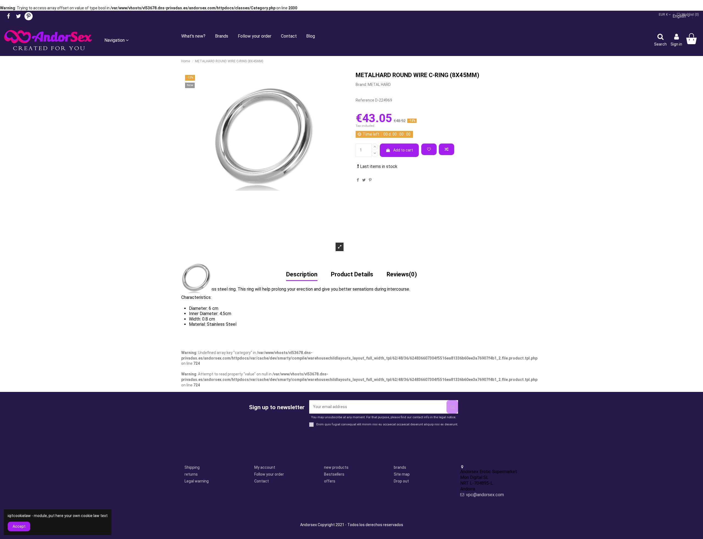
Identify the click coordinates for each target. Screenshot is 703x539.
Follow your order (269, 474)
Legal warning (197, 481)
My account (264, 467)
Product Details (352, 275)
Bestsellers (334, 474)
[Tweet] (364, 180)
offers (329, 481)
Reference (365, 100)
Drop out (401, 481)
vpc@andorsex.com (485, 494)
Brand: (361, 84)
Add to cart (403, 150)
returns (191, 474)
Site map (402, 474)
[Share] (358, 180)
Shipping (192, 467)
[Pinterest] (370, 180)
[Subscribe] (452, 407)
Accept (19, 526)
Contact (261, 481)
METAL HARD (379, 84)
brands (400, 467)
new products (336, 467)
